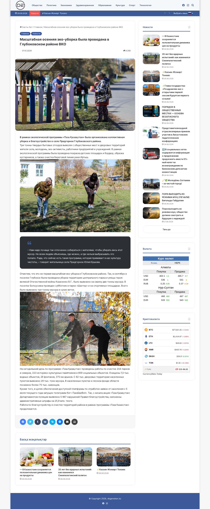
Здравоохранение (85, 5)
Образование (104, 5)
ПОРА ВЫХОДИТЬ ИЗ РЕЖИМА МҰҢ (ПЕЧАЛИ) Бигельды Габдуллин (176, 197)
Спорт (132, 5)
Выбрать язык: (181, 13)
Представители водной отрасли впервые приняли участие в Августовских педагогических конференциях (176, 134)
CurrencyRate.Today (152, 374)
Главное (38, 27)
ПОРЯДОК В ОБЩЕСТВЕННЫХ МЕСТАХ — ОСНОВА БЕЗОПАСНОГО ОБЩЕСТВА (173, 113)
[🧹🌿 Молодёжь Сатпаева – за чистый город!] (151, 184)
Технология (145, 5)
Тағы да (166, 229)
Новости (36, 33)
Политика (51, 5)
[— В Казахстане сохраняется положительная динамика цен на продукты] (37, 456)
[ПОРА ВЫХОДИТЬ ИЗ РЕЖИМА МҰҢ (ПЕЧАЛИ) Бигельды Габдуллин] (151, 198)
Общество (37, 5)
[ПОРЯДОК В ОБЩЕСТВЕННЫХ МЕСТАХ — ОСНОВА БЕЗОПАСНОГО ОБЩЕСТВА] (151, 111)
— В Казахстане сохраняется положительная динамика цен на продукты (36, 472)
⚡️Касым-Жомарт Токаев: (54, 13)
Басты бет (27, 27)
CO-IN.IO (183, 369)
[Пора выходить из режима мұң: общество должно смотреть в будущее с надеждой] (151, 213)
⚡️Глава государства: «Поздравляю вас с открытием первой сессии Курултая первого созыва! (175, 92)
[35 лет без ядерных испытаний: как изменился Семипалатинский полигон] (75, 456)
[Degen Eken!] (20, 5)
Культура (120, 5)
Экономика (66, 5)
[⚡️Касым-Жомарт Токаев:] (114, 456)
